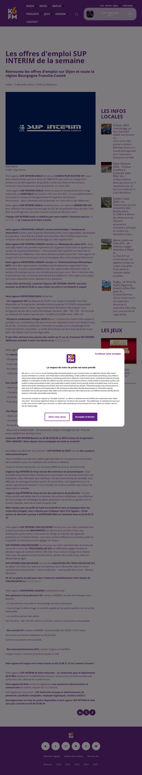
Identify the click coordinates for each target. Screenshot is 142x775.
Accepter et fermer (85, 416)
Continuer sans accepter (108, 353)
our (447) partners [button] (35, 373)
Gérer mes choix (57, 416)
